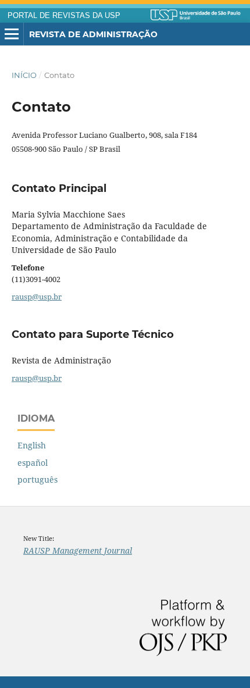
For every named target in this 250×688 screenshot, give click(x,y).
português (37, 479)
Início (24, 75)
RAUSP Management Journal (77, 550)
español (32, 462)
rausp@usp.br (37, 296)
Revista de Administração (93, 34)
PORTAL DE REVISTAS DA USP (64, 16)
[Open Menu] (11, 34)
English (31, 445)
